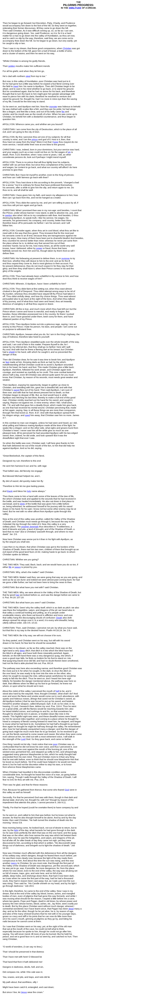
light (16, 830)
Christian (67, 48)
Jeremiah (34, 526)
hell (57, 691)
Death (59, 618)
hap (17, 595)
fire (63, 111)
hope (55, 142)
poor (55, 744)
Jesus (24, 992)
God (67, 790)
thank (10, 491)
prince (35, 139)
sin (69, 152)
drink (22, 504)
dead (71, 909)
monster (53, 106)
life (10, 567)
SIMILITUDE (75, 8)
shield (12, 352)
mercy (14, 863)
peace (18, 567)
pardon (8, 215)
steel (28, 76)
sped (27, 415)
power (39, 248)
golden (11, 66)
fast (7, 362)
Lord (23, 739)
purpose (65, 258)
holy (29, 491)
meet (15, 86)
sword (17, 390)
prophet (25, 526)
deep (22, 650)
